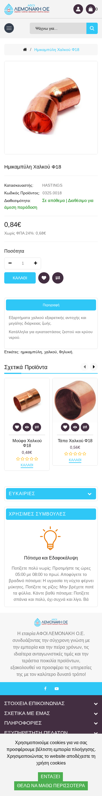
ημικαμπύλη (31, 352)
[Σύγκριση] (57, 278)
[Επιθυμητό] (44, 278)
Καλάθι (20, 278)
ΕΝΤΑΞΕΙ (50, 776)
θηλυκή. (66, 352)
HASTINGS (52, 185)
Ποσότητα (14, 251)
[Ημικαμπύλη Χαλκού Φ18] (51, 107)
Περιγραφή (51, 305)
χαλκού (50, 352)
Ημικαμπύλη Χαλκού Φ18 (56, 49)
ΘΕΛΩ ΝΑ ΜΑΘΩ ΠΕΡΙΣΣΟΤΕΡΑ (51, 785)
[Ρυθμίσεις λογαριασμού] (78, 9)
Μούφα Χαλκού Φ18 (27, 443)
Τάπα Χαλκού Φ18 (75, 440)
